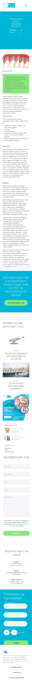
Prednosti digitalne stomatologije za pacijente (16, 356)
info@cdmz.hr (18, 565)
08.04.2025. (15, 431)
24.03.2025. (15, 439)
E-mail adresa (10, 602)
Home (13, 30)
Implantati (8, 448)
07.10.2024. (16, 380)
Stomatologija (9, 452)
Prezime (7, 620)
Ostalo (7, 450)
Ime (6, 611)
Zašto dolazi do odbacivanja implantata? (19, 436)
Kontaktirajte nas (16, 303)
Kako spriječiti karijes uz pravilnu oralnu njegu (18, 428)
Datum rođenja (10, 629)
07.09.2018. (8, 71)
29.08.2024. (16, 350)
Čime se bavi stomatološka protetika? (16, 386)
